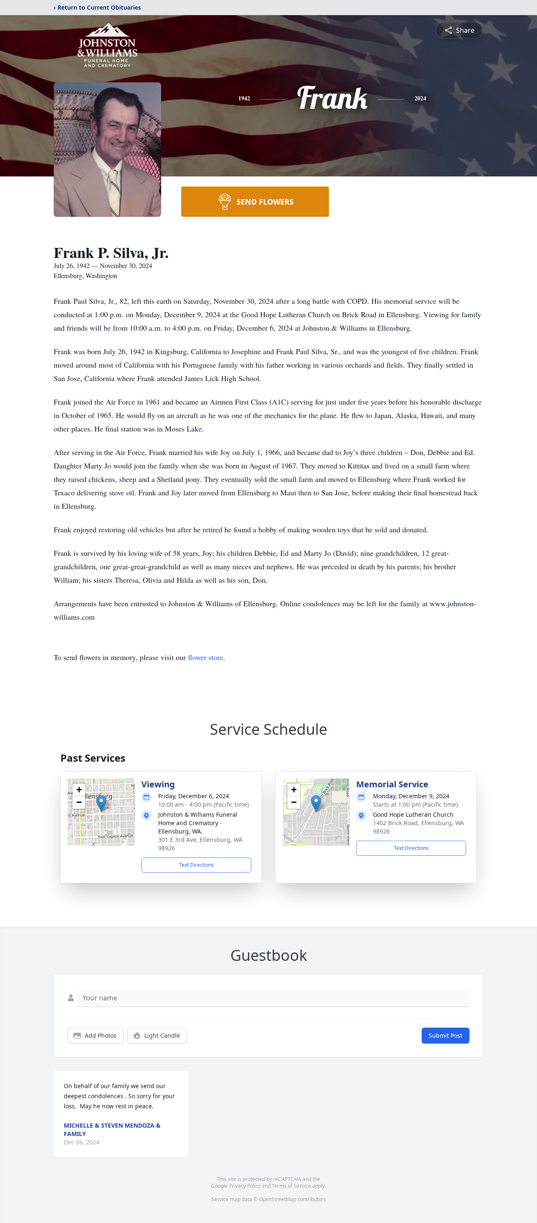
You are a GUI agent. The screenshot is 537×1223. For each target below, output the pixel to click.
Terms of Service (291, 1185)
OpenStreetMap (277, 1199)
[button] (101, 803)
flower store (205, 657)
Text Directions (196, 864)
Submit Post (445, 1035)
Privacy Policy (245, 1185)
